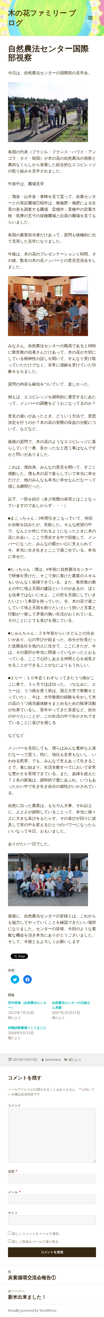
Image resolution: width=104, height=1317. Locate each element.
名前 (13, 1171)
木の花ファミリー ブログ (42, 17)
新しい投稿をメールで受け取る (35, 1241)
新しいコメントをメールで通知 (35, 1233)
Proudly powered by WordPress (32, 1310)
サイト (13, 1213)
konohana (53, 1059)
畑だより (75, 1059)
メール (14, 1192)
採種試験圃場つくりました (27, 1027)
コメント (14, 1105)
